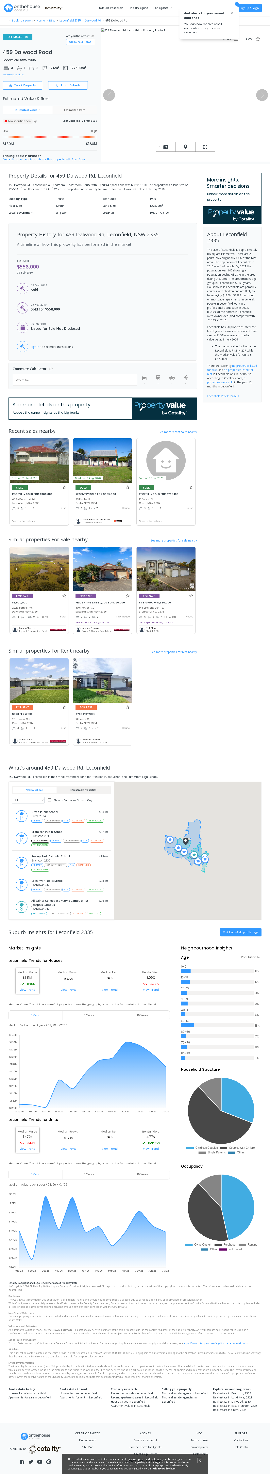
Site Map (87, 1447)
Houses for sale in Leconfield (27, 1393)
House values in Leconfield (128, 1401)
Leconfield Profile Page (222, 396)
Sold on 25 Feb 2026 (24, 478)
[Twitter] (30, 1461)
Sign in (35, 347)
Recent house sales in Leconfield (132, 1393)
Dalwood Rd (93, 20)
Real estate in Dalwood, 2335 (232, 1401)
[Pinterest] (48, 1461)
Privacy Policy (161, 1468)
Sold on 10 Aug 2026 (88, 478)
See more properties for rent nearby (174, 652)
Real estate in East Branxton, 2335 (235, 1406)
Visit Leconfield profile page (240, 932)
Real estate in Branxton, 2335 (232, 1393)
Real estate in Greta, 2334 (229, 1410)
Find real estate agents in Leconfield (185, 1393)
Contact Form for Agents (145, 1447)
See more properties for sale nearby (174, 540)
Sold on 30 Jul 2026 (151, 478)
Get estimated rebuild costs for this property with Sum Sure (44, 159)
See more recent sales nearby (178, 432)
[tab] (35, 1015)
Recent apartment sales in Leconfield (134, 1397)
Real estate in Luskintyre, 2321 (232, 1397)
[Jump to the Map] (185, 147)
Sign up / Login (249, 8)
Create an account (145, 1440)
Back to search (22, 20)
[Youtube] (39, 1461)
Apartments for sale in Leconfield (29, 1397)
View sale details (23, 521)
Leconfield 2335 (70, 20)
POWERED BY (17, 1449)
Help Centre (241, 1447)
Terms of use (199, 1440)
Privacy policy (199, 1447)
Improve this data (13, 74)
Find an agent (87, 1440)
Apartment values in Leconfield (130, 1406)
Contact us (241, 1440)
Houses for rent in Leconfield (78, 1393)
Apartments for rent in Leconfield (81, 1397)
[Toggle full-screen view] (205, 147)
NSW (52, 20)
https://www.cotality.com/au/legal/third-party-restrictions (215, 1343)
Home (41, 20)
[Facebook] (22, 1461)
